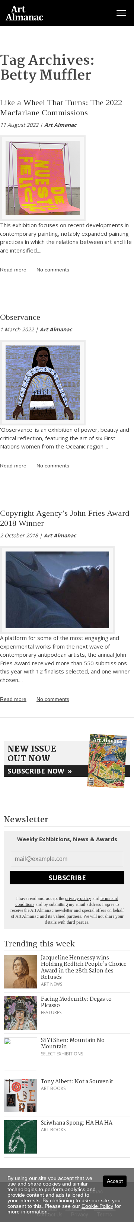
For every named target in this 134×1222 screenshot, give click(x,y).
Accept (115, 1181)
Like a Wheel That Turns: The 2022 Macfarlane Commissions (61, 107)
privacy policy (78, 898)
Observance (20, 317)
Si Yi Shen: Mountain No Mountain (73, 1044)
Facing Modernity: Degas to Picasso (76, 1002)
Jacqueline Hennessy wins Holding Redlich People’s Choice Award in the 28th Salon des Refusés (84, 968)
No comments (52, 270)
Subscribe (67, 877)
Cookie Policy (97, 1206)
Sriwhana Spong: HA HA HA (76, 1123)
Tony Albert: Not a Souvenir (77, 1081)
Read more (13, 270)
